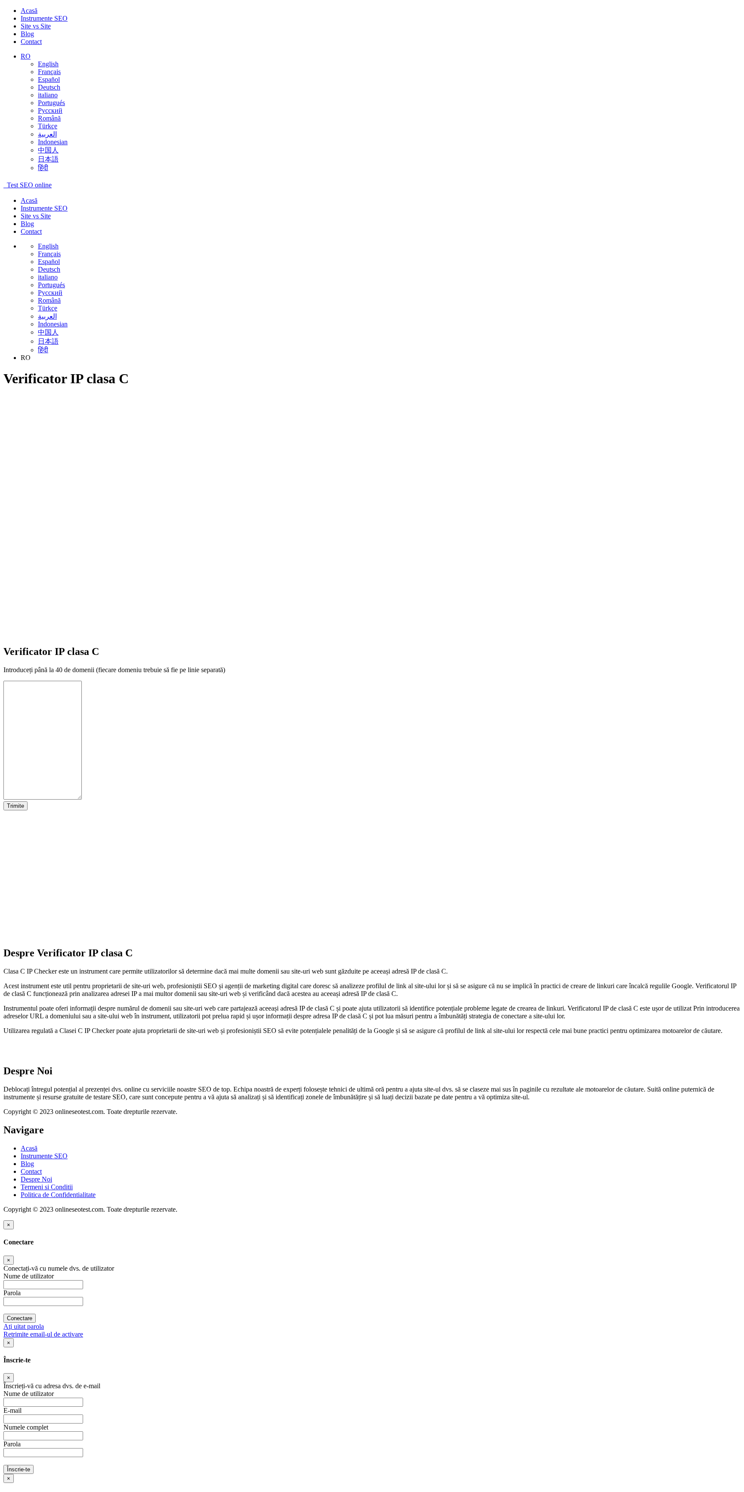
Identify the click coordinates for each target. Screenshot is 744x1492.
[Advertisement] (261, 456)
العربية (47, 134)
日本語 (48, 159)
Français (49, 71)
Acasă (29, 10)
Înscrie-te (18, 1469)
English (48, 64)
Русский (50, 110)
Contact (31, 41)
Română (49, 118)
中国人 (48, 150)
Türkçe (47, 126)
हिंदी (43, 167)
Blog (27, 33)
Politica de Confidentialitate (58, 1194)
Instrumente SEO (44, 18)
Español (49, 79)
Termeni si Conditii (47, 1187)
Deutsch (49, 87)
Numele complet (25, 1427)
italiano (48, 95)
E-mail (12, 1410)
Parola (12, 1444)
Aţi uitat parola (23, 1326)
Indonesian (53, 142)
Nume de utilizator (28, 1393)
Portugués (51, 102)
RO (26, 56)
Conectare (19, 1318)
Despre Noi (36, 1179)
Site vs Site (36, 26)
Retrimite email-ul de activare (43, 1334)
